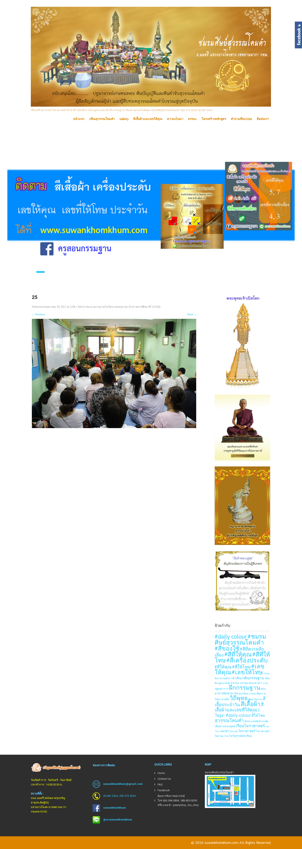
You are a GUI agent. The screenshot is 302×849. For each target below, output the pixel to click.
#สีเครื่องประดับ (247, 660)
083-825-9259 (189, 800)
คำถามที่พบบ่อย (241, 119)
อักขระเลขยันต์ (252, 721)
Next (191, 314)
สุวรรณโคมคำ (229, 720)
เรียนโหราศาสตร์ (250, 725)
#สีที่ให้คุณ (238, 654)
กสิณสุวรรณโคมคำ (102, 119)
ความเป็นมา (175, 119)
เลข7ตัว (224, 731)
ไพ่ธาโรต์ (224, 736)
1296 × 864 (76, 307)
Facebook (164, 790)
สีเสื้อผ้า (250, 704)
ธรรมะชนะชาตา (251, 683)
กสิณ (238, 678)
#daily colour (231, 636)
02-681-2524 (110, 795)
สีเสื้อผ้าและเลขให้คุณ (147, 119)
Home (161, 773)
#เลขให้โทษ (247, 672)
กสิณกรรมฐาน (253, 678)
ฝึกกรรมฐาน (244, 687)
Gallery (124, 119)
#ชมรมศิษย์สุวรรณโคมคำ (240, 639)
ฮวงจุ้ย (264, 721)
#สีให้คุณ (223, 667)
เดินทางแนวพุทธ (225, 726)
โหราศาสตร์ (247, 731)
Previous (38, 314)
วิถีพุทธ (239, 698)
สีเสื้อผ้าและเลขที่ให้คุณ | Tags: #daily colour (239, 710)
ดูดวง (222, 683)
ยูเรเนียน (243, 693)
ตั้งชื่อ (227, 683)
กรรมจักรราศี (227, 678)
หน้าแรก (78, 119)
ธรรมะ (192, 119)
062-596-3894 (171, 800)
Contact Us (164, 778)
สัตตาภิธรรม (255, 699)
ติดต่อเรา (263, 119)
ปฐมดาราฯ (221, 689)
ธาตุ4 (265, 683)
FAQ (160, 784)
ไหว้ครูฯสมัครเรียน (240, 736)
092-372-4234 (128, 795)
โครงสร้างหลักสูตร (214, 119)
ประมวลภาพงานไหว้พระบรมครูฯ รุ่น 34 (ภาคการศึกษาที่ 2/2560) (123, 307)
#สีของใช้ (227, 648)
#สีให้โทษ (241, 667)
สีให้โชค (258, 715)
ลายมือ (225, 699)
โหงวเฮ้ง (234, 731)
